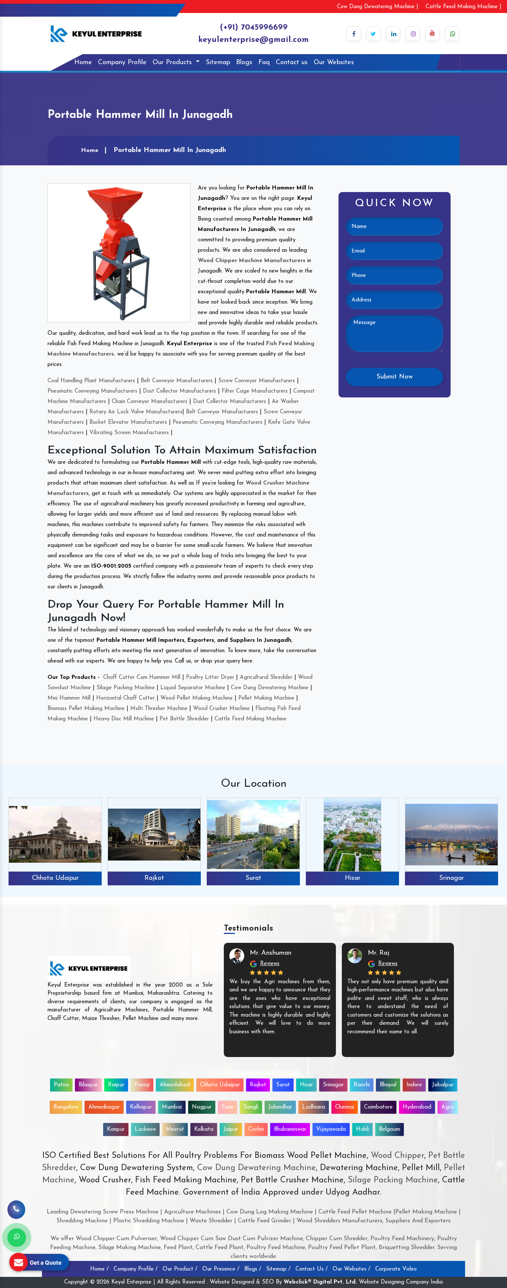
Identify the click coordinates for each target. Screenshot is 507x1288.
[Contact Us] (16, 1211)
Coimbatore (378, 1107)
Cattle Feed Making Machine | (463, 7)
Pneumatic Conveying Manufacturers (92, 391)
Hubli (362, 1129)
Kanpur (116, 1129)
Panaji (142, 1085)
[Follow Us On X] (373, 33)
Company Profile (122, 62)
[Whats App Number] (16, 1237)
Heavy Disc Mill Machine (124, 719)
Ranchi (451, 878)
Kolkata (203, 1129)
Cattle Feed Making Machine (251, 719)
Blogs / (252, 1269)
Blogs (244, 62)
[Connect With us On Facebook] (353, 33)
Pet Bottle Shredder (184, 719)
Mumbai (172, 1107)
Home (83, 62)
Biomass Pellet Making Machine (86, 708)
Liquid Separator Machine (192, 688)
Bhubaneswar (290, 1129)
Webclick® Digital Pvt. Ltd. (320, 1282)
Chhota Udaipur (220, 1085)
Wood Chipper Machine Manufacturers (251, 261)
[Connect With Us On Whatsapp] (452, 33)
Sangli (250, 1107)
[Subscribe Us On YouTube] (432, 33)
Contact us (292, 62)
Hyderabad (417, 1107)
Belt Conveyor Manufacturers (177, 381)
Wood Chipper (397, 1156)
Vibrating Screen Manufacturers (129, 433)
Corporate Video (396, 1269)
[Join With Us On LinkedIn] (393, 33)
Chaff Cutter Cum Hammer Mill (141, 677)
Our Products (173, 62)
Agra (447, 1107)
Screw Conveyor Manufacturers (256, 381)
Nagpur (202, 1107)
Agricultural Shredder (266, 677)
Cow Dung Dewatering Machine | (377, 7)
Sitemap (218, 62)
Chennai (344, 1107)
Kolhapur (141, 1107)
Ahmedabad (175, 1085)
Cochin (256, 1129)
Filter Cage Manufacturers (255, 391)
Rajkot (55, 878)
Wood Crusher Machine (221, 708)
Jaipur (230, 1129)
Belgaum (389, 1129)
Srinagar (352, 878)
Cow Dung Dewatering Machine (269, 688)
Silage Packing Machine (126, 688)
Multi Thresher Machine (158, 708)
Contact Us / (311, 1269)
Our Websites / (351, 1269)
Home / (99, 1269)
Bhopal (388, 1085)
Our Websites (334, 62)
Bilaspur (88, 1085)
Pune (227, 1107)
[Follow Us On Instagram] (412, 33)
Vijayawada (331, 1129)
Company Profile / (136, 1269)
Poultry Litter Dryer (210, 677)
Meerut (175, 1129)
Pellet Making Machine (266, 698)
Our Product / (180, 1269)
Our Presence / (220, 1269)
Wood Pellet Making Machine (196, 698)
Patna (61, 1085)
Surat (154, 878)
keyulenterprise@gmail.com (253, 40)
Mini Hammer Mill (69, 698)
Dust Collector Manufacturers (179, 391)
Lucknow (145, 1129)
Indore (414, 1085)
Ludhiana (313, 1107)
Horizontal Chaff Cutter (125, 698)
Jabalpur (443, 1085)
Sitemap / (278, 1269)
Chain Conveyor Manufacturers (149, 401)
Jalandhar (280, 1107)
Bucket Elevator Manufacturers (128, 422)
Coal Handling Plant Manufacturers (91, 381)
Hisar (253, 878)
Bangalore (65, 1107)
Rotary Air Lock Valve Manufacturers (135, 412)
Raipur (116, 1085)
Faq (264, 62)
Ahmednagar (104, 1107)
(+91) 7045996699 (254, 27)
